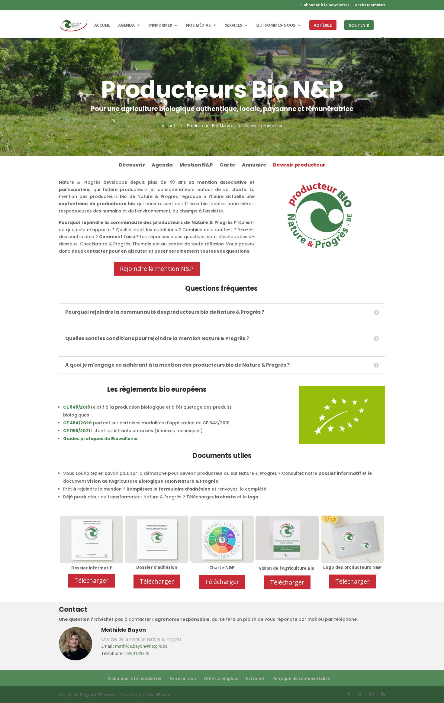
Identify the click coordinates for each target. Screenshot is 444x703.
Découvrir (132, 165)
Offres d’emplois (221, 678)
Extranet (255, 678)
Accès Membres (370, 5)
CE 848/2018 (76, 407)
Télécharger (91, 580)
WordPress (158, 694)
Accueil (102, 25)
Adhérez (323, 25)
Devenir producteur (299, 165)
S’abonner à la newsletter (324, 5)
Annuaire (254, 165)
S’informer (160, 25)
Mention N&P (196, 165)
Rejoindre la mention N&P (157, 268)
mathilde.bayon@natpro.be (141, 646)
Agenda (126, 25)
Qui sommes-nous (275, 25)
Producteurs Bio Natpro (210, 125)
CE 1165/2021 (76, 431)
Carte (227, 165)
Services (233, 25)
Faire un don (183, 678)
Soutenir (359, 25)
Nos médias (198, 25)
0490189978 (137, 653)
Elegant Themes (98, 694)
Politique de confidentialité (301, 678)
